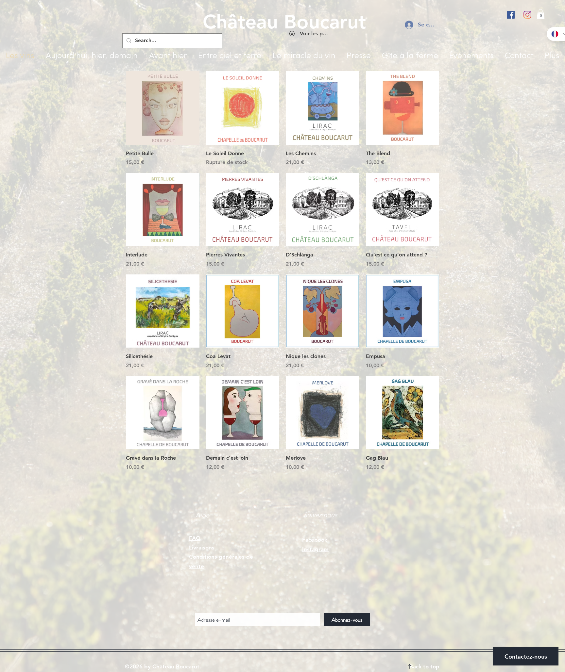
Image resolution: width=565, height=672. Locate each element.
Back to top (424, 666)
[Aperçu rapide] (162, 108)
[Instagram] (527, 15)
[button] (541, 14)
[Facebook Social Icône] (511, 15)
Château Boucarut (284, 21)
